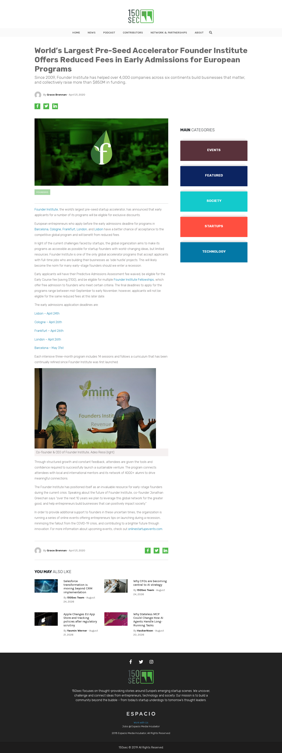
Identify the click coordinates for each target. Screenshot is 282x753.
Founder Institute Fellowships (134, 279)
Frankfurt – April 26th (49, 331)
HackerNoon (145, 630)
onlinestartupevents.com (145, 529)
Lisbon (98, 229)
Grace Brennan (57, 94)
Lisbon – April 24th (47, 313)
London (82, 229)
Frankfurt (69, 229)
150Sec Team (75, 597)
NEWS (92, 32)
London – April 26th (48, 339)
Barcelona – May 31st (49, 348)
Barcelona (41, 229)
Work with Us (141, 722)
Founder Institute (46, 209)
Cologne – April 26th (48, 322)
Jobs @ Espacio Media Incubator (141, 726)
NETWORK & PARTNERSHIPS (169, 32)
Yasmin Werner (77, 630)
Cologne (55, 229)
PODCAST (109, 32)
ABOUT (199, 32)
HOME (76, 32)
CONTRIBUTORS (133, 32)
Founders (42, 192)
